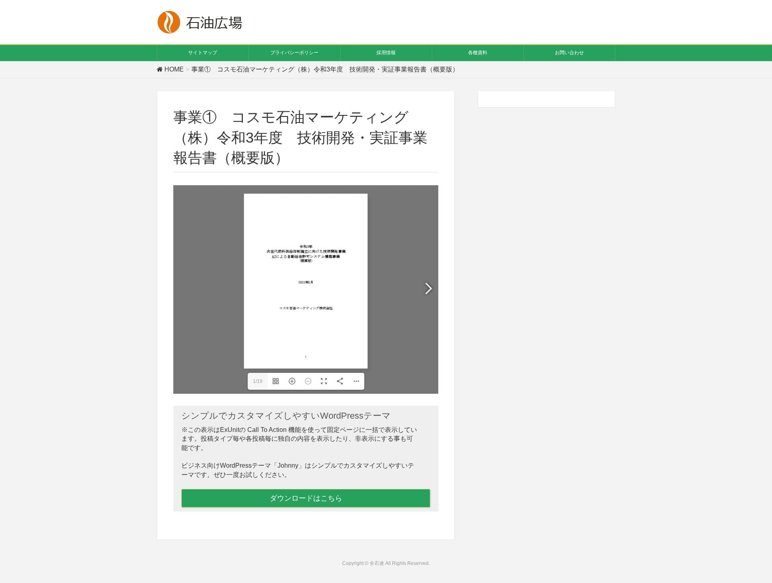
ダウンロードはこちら (306, 498)
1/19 (258, 381)
